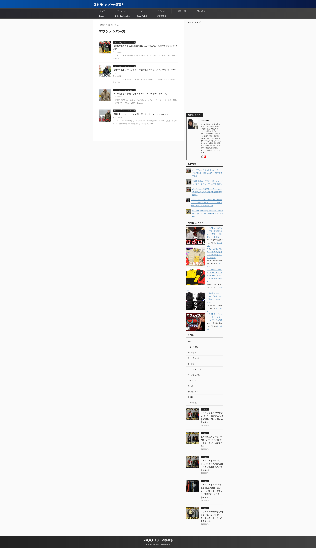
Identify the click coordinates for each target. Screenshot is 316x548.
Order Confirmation (122, 16)
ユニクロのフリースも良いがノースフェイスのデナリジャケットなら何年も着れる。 (214, 275)
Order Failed (142, 16)
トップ (102, 11)
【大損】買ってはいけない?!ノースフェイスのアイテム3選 (214, 317)
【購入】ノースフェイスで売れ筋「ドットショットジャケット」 (141, 114)
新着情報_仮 (161, 16)
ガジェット (162, 11)
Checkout (102, 16)
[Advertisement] (204, 70)
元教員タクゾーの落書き (109, 4)
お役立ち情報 (181, 11)
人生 (142, 11)
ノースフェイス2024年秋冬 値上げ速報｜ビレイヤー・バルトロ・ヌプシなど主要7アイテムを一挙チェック (212, 491)
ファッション (122, 11)
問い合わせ (201, 11)
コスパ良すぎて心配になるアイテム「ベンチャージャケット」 (140, 93)
